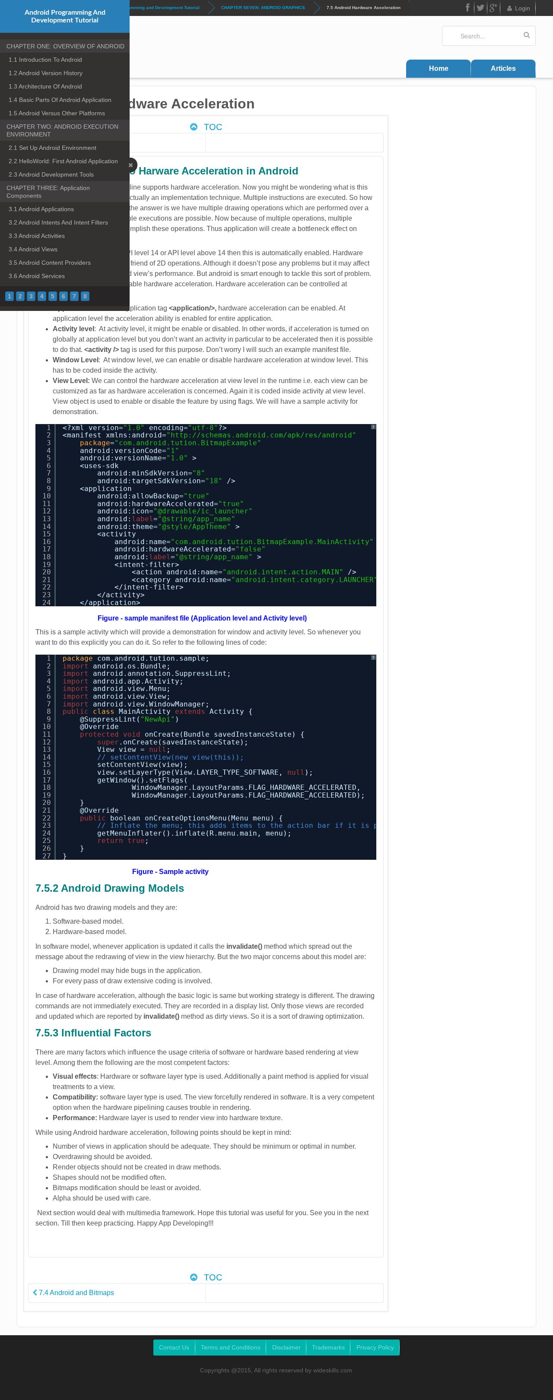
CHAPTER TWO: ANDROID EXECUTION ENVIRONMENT (62, 130)
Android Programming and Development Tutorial (149, 7)
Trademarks (328, 1347)
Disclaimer (286, 1347)
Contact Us (174, 1347)
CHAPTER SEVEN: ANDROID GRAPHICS (263, 7)
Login (522, 8)
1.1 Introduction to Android (45, 59)
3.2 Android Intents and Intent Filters (58, 222)
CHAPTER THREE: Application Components (48, 191)
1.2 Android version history (46, 73)
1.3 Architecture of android (45, 86)
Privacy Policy (375, 1347)
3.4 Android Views (33, 249)
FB (467, 8)
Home (438, 68)
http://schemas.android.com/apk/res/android (261, 435)
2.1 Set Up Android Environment (52, 147)
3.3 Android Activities (37, 235)
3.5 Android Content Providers (50, 262)
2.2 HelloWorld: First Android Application (63, 161)
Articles (503, 68)
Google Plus (493, 8)
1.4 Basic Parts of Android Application (60, 99)
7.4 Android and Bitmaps (75, 1292)
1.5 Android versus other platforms (57, 113)
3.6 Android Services (37, 275)
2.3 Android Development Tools (51, 174)
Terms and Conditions (231, 1347)
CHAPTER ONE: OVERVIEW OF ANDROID (65, 46)
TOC (211, 127)
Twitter (480, 8)
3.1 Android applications (41, 209)
